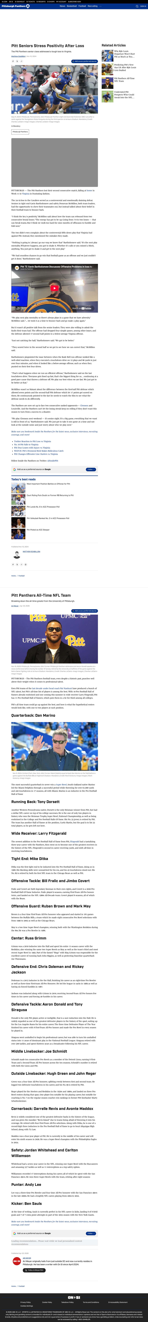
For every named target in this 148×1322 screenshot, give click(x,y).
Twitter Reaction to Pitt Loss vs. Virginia (32, 441)
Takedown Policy (67, 1302)
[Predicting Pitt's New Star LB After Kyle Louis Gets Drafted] (119, 69)
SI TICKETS (30, 2)
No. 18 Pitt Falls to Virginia (26, 444)
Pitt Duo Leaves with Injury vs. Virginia (32, 448)
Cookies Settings (26, 1306)
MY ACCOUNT (61, 2)
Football (82, 6)
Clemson (84, 405)
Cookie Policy (47, 1302)
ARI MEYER (27, 1258)
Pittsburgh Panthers (20, 132)
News (62, 6)
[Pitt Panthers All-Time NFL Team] (119, 83)
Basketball (72, 6)
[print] (25, 564)
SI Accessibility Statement (118, 1302)
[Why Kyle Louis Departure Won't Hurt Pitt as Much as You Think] (119, 56)
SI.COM (4, 2)
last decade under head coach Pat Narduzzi (52, 688)
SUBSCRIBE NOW (74, 2)
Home (13, 576)
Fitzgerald (74, 841)
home (89, 190)
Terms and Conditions (91, 1302)
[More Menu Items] (100, 6)
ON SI (11, 2)
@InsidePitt (53, 461)
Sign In (143, 6)
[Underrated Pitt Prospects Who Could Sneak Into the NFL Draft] (119, 96)
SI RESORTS (41, 2)
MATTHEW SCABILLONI (31, 552)
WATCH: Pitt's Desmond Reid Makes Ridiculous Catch (39, 451)
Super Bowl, (61, 784)
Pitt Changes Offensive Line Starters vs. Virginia (36, 454)
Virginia (25, 194)
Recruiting (92, 6)
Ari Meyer (15, 606)
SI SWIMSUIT (20, 2)
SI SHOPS (51, 2)
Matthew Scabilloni (18, 56)
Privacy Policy (25, 1302)
